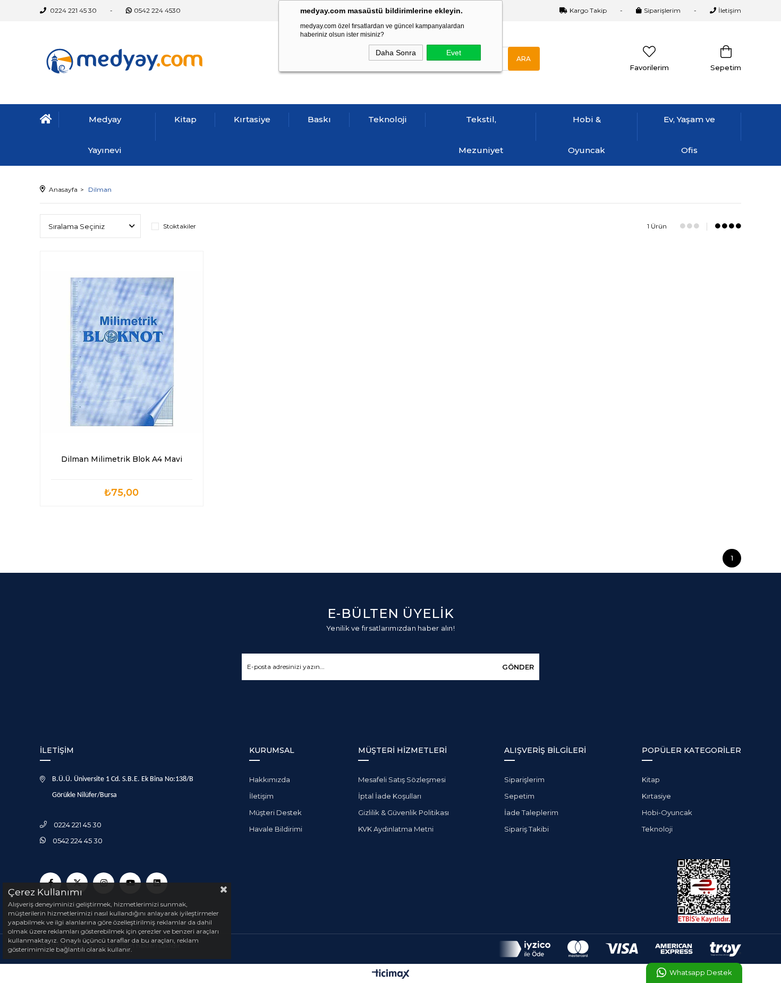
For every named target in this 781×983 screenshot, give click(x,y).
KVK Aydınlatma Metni (396, 829)
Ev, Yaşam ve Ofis (689, 134)
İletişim (729, 10)
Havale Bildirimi (275, 829)
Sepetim (519, 796)
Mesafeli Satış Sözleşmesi (402, 779)
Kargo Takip (588, 10)
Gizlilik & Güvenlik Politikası (403, 812)
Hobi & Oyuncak (586, 134)
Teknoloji (387, 119)
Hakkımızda (269, 779)
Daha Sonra (396, 52)
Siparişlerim (662, 10)
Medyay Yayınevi (105, 134)
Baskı (319, 119)
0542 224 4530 (157, 10)
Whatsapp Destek (700, 973)
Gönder (518, 667)
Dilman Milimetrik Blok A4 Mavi (121, 459)
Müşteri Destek (275, 812)
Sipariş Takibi (526, 829)
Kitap (185, 119)
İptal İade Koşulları (389, 796)
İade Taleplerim (531, 812)
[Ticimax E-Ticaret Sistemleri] (391, 974)
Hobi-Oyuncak (667, 812)
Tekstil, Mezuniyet (481, 134)
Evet (453, 52)
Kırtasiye (252, 119)
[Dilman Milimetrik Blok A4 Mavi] (121, 351)
